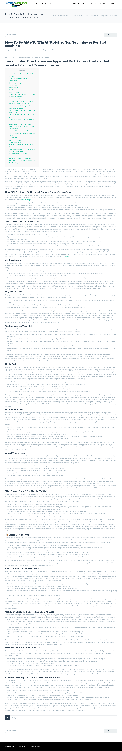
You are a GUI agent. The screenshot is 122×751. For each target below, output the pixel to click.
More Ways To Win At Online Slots (19, 103)
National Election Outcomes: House (20, 124)
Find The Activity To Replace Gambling (20, 158)
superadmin (10, 50)
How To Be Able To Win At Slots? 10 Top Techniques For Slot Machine (55, 44)
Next (110, 35)
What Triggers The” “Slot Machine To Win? (22, 94)
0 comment (31, 50)
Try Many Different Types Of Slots (19, 131)
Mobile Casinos (13, 87)
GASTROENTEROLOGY (98, 4)
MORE (113, 4)
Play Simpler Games (15, 83)
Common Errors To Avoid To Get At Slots (21, 101)
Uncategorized (64, 16)
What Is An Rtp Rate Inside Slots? (19, 78)
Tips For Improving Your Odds (18, 154)
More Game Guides (15, 90)
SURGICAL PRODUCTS (78, 4)
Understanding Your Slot (16, 85)
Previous (12, 35)
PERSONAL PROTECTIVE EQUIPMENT (53, 4)
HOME (35, 4)
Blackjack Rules (13, 138)
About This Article (14, 92)
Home (55, 16)
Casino (11, 156)
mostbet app (68, 256)
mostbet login (26, 200)
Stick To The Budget (15, 140)
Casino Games (13, 81)
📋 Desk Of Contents (15, 97)
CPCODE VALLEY (21, 746)
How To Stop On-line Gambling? (18, 99)
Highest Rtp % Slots (15, 142)
